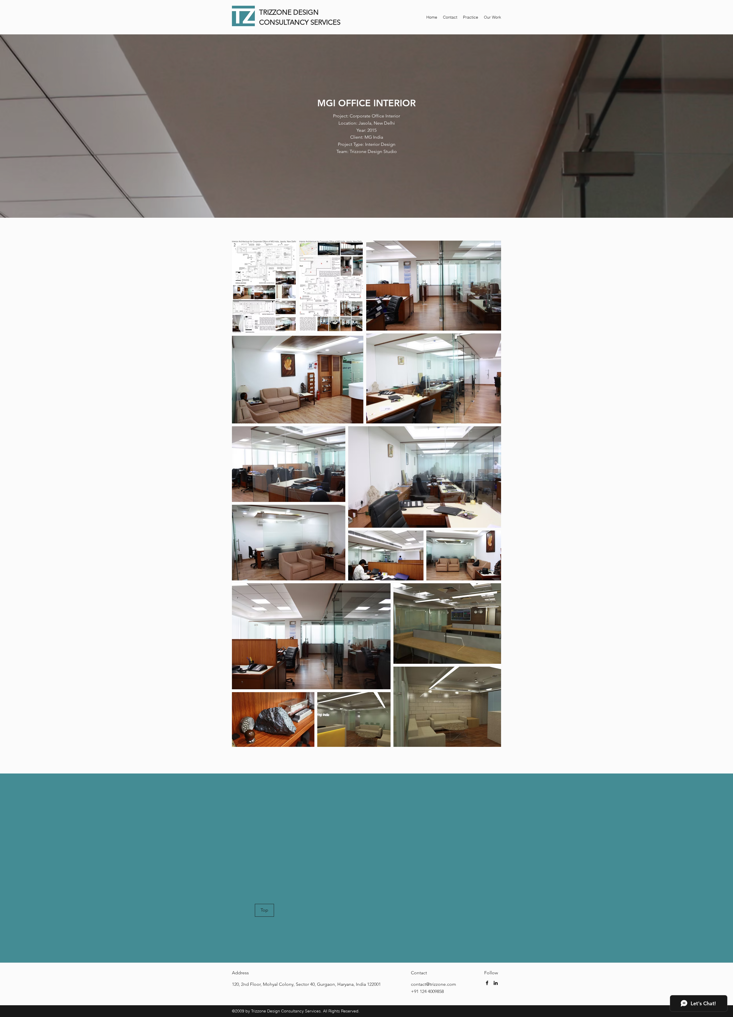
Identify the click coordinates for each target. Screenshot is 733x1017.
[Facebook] (487, 983)
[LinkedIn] (495, 983)
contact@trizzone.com (433, 984)
